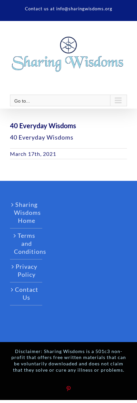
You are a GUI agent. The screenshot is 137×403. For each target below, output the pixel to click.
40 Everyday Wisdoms (41, 137)
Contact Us (26, 293)
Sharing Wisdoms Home (26, 212)
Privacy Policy (26, 270)
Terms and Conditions (26, 243)
